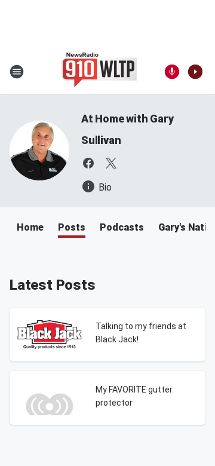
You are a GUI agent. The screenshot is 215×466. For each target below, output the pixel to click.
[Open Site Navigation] (17, 72)
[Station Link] (99, 72)
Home (30, 227)
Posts (71, 227)
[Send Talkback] (172, 72)
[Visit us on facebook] (88, 163)
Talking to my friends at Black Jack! (141, 332)
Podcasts (122, 227)
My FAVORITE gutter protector (134, 396)
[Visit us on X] (111, 163)
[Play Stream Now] (195, 72)
